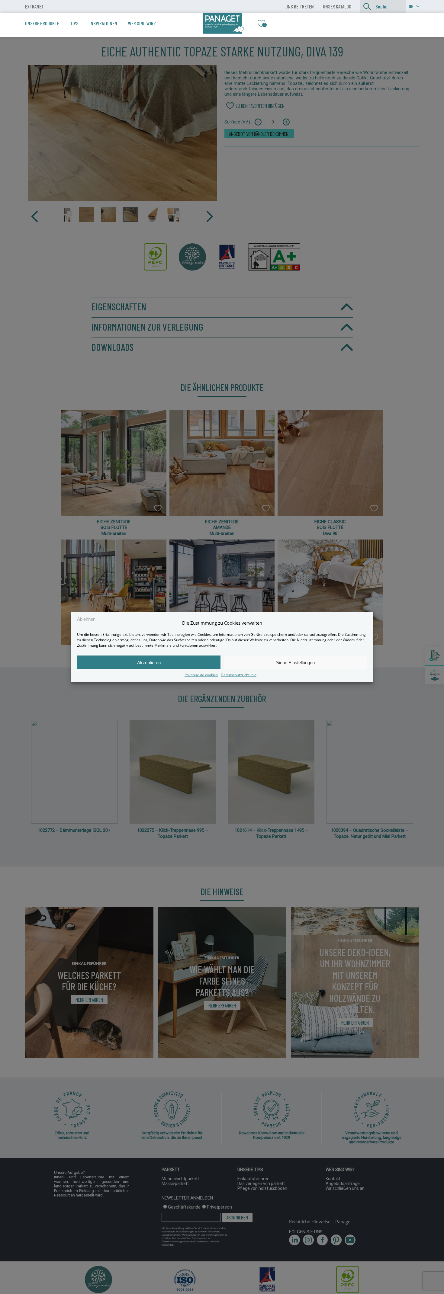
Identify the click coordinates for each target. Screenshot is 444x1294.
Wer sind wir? (142, 23)
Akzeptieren (149, 662)
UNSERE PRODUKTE (42, 23)
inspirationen (103, 23)
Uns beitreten (299, 6)
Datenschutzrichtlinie (238, 674)
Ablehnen (86, 618)
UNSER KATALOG (337, 6)
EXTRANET (34, 6)
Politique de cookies (201, 674)
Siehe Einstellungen (295, 662)
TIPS (74, 23)
